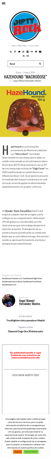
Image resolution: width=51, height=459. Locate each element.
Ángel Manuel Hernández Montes (27, 80)
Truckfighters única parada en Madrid (25, 318)
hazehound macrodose (12, 281)
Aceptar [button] (18, 452)
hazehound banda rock (12, 278)
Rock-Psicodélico (23, 210)
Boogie (9, 210)
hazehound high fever (32, 278)
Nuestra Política (31, 452)
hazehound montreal (32, 281)
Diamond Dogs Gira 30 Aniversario (25, 329)
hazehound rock (9, 284)
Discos (18, 72)
